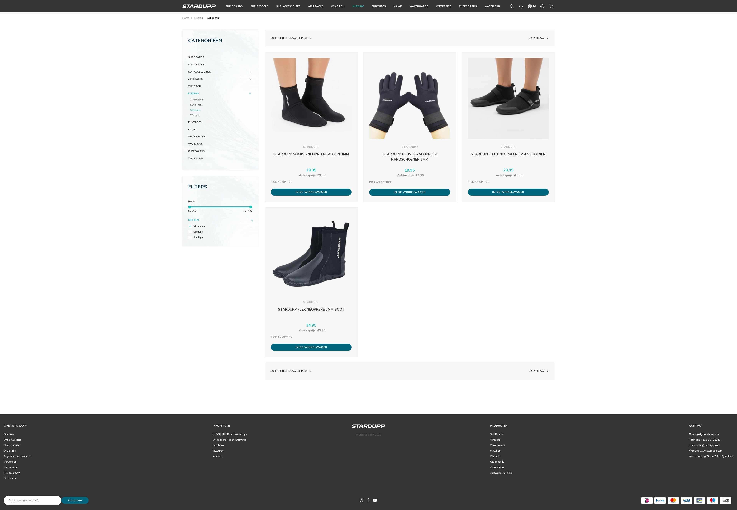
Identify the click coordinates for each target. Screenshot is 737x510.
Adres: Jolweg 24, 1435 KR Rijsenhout (711, 456)
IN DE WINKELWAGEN (311, 192)
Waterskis (443, 6)
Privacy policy (12, 472)
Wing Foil (338, 6)
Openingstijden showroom (704, 434)
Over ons (9, 434)
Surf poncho (196, 104)
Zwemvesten (197, 99)
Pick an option (281, 182)
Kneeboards (468, 6)
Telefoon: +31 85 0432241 (704, 440)
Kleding (358, 6)
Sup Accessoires (288, 6)
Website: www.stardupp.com (705, 451)
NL (535, 6)
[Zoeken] (512, 6)
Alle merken (199, 226)
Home (185, 18)
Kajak (398, 6)
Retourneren (11, 467)
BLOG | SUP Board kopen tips (230, 434)
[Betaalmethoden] (647, 500)
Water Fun (492, 6)
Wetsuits (194, 115)
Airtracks (315, 6)
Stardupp (198, 231)
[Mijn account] (543, 6)
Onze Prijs (10, 451)
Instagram (218, 451)
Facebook (218, 445)
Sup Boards (234, 6)
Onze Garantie (12, 445)
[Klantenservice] (521, 6)
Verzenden (10, 462)
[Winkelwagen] (552, 6)
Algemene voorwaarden (18, 456)
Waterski (495, 456)
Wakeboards (419, 6)
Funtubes (379, 6)
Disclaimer (10, 478)
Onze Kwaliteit (12, 440)
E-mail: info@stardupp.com (704, 445)
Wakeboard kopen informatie (229, 440)
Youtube (217, 456)
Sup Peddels (259, 6)
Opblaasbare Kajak (501, 472)
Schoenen (213, 18)
